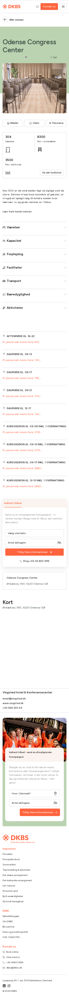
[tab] (34, 503)
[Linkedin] (4, 985)
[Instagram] (9, 985)
